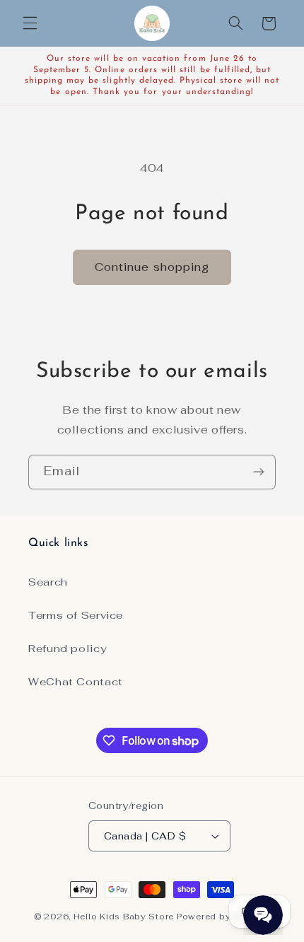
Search (48, 581)
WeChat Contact (75, 681)
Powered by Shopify (223, 916)
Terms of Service (75, 615)
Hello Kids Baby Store (124, 916)
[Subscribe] (258, 472)
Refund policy (67, 648)
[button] (29, 23)
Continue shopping (152, 267)
